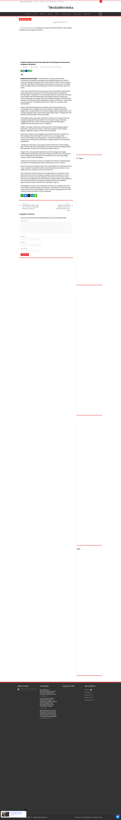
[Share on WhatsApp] (22, 71)
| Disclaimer (88, 817)
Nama (23, 236)
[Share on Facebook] (24, 71)
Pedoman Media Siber (51, 1)
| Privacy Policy (97, 817)
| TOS (82, 817)
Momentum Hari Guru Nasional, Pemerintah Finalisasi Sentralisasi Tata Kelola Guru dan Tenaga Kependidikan (48, 713)
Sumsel (34, 14)
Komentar (24, 221)
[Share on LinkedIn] (29, 71)
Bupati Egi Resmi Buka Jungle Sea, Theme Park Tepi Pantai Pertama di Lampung (30, 206)
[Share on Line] (31, 71)
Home (22, 28)
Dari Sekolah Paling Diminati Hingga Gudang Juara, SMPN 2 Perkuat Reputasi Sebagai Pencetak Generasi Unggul (48, 702)
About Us (36, 1)
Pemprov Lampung (55, 67)
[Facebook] (87, 2)
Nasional (42, 14)
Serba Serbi (86, 14)
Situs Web (24, 248)
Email (23, 242)
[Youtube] (91, 2)
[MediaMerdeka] (60, 7)
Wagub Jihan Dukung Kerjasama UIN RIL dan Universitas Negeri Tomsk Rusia (63, 207)
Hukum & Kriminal (65, 14)
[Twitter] (89, 2)
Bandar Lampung (30, 28)
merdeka (24, 67)
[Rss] (86, 2)
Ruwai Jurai (28, 14)
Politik (56, 14)
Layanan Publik (76, 14)
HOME (21, 14)
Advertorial (61, 1)
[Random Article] (100, 14)
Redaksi (42, 1)
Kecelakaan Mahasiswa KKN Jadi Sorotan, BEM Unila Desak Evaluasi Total (48, 692)
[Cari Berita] (101, 1)
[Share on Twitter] (26, 71)
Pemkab (49, 14)
